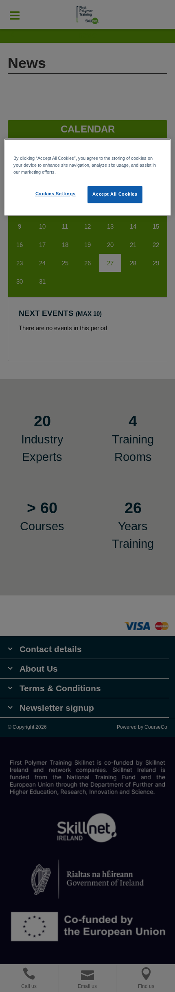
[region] (87, 177)
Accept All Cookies (114, 194)
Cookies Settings (55, 194)
